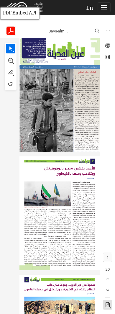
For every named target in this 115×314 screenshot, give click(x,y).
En (89, 8)
